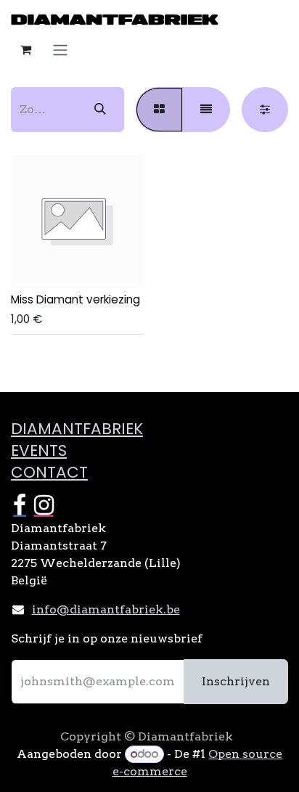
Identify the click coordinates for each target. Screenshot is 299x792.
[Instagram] (44, 505)
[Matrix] (159, 109)
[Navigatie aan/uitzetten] (60, 50)
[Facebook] (19, 505)
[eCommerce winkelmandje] (25, 49)
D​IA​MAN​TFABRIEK (77, 428)
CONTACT (49, 472)
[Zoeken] (100, 109)
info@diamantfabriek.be (106, 609)
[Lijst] (206, 109)
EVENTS (39, 450)
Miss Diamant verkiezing (75, 299)
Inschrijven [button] (236, 681)
